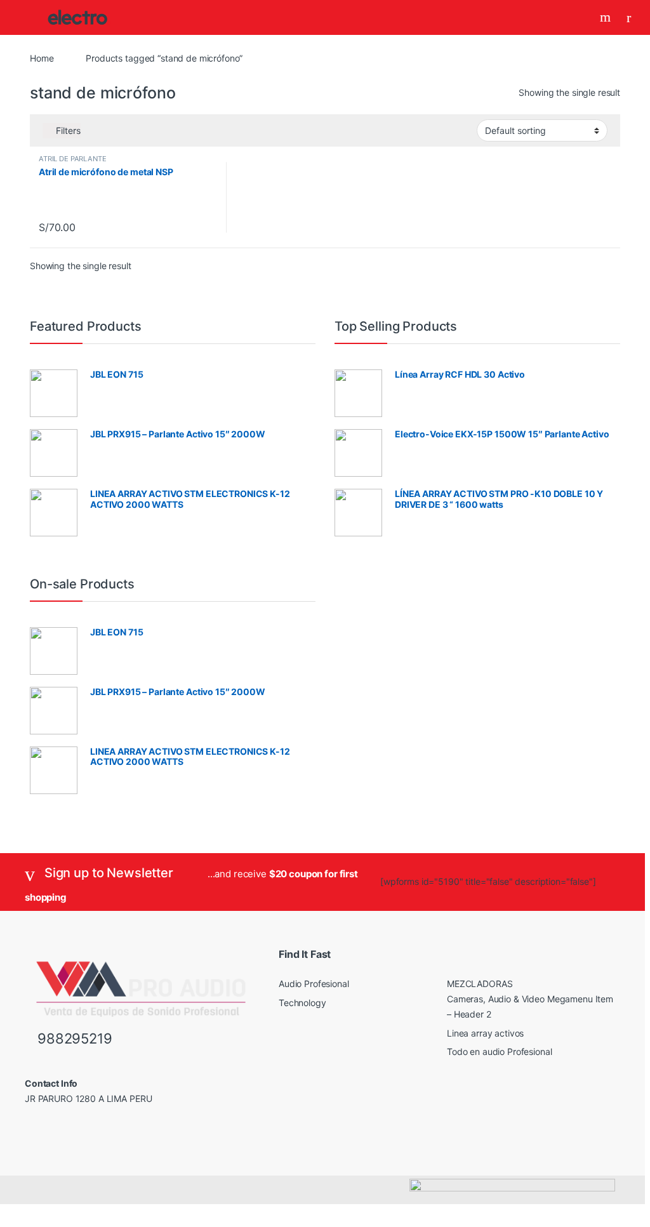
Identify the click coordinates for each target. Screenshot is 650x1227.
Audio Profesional (314, 983)
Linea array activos (485, 1033)
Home (41, 58)
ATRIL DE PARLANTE (73, 158)
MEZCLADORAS (479, 983)
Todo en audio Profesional (499, 1051)
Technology (302, 1002)
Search (607, 17)
